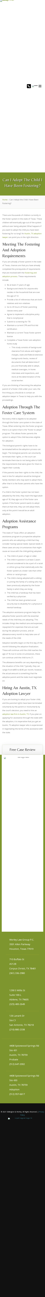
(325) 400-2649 (17, 1004)
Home (5, 199)
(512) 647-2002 (17, 1064)
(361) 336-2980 (17, 973)
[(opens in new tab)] (22, 1203)
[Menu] (40, 86)
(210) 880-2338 (17, 1029)
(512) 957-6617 (17, 1094)
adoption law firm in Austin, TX (15, 714)
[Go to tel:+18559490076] (29, 86)
